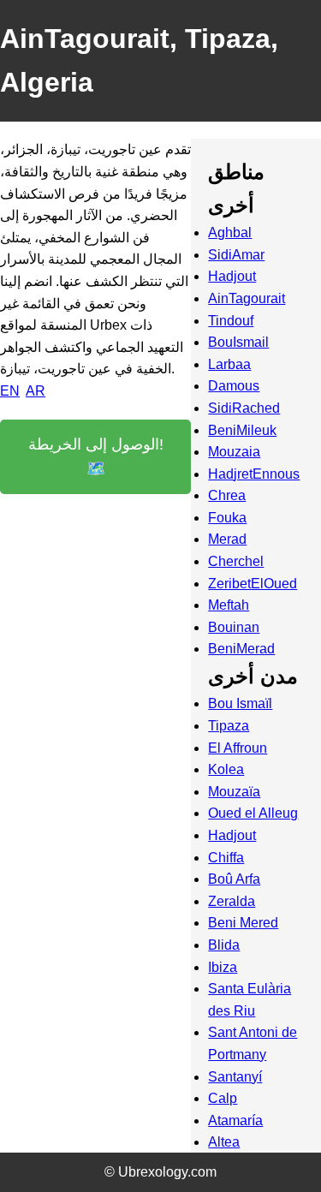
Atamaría (235, 1120)
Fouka (227, 517)
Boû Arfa (234, 879)
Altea (224, 1142)
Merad (227, 539)
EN (10, 391)
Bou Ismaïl (240, 703)
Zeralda (231, 901)
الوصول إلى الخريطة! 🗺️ (95, 457)
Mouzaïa (234, 791)
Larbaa (229, 364)
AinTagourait (246, 298)
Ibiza (222, 967)
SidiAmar (236, 254)
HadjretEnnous (254, 474)
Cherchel (236, 561)
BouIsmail (238, 342)
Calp (222, 1098)
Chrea (227, 495)
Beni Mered (243, 922)
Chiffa (226, 857)
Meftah (228, 605)
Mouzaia (234, 451)
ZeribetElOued (252, 583)
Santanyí (235, 1077)
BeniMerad (241, 648)
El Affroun (237, 748)
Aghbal (230, 232)
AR (35, 391)
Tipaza (228, 725)
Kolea (226, 769)
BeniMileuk (242, 430)
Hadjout (232, 276)
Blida (224, 945)
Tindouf (230, 320)
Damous (233, 385)
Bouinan (233, 627)
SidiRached (244, 408)
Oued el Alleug (253, 813)
